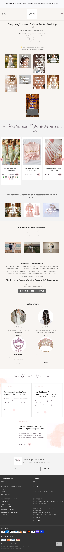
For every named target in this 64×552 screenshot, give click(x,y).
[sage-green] (3, 177)
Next (62, 159)
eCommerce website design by (8, 548)
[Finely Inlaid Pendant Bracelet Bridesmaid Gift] (53, 152)
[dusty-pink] (8, 177)
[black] (10, 177)
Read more (7, 410)
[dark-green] (17, 177)
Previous (1, 159)
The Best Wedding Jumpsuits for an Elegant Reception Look (31, 427)
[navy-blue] (13, 177)
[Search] (5, 14)
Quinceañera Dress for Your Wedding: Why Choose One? (15, 393)
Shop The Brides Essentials (32, 291)
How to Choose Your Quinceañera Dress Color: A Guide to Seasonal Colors (45, 394)
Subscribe (47, 469)
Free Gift (32, 112)
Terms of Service (5, 544)
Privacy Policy (14, 544)
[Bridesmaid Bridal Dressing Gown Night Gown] (32, 152)
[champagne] (15, 177)
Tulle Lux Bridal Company (12, 546)
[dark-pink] (9, 179)
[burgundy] (12, 179)
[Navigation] (3, 14)
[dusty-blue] (6, 177)
